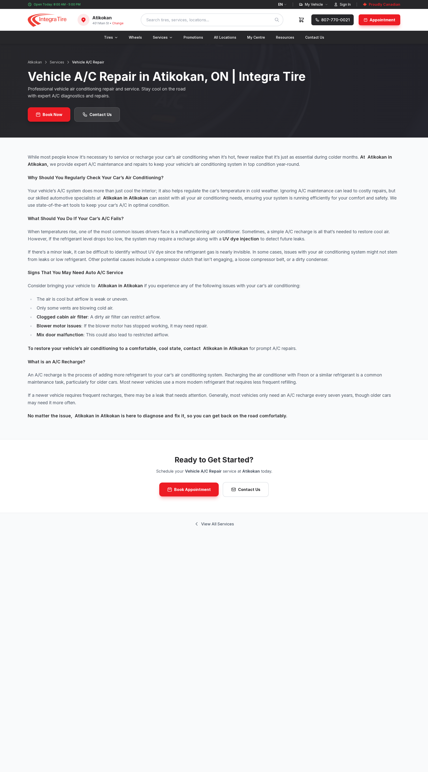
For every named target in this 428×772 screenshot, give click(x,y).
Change (118, 23)
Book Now (52, 114)
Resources (285, 37)
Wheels (135, 37)
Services (160, 37)
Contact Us (314, 37)
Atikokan (35, 62)
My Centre (256, 37)
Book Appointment (192, 489)
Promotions (193, 37)
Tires (108, 37)
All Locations (225, 37)
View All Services (217, 523)
